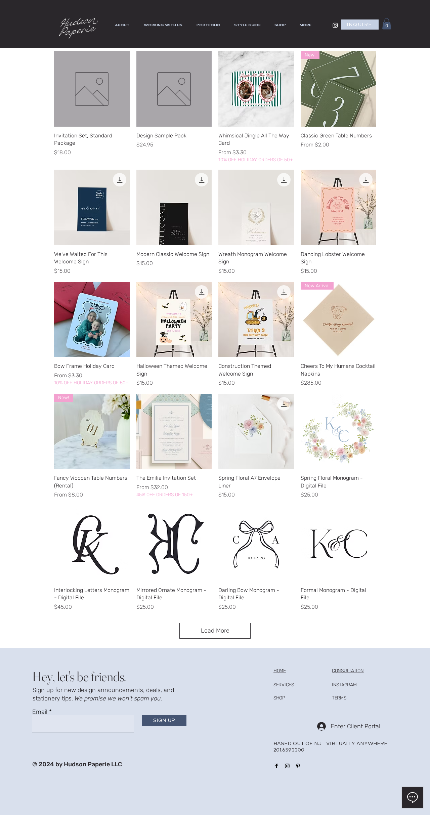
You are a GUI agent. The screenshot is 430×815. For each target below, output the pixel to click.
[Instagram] (335, 25)
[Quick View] (92, 89)
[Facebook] (276, 766)
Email (39, 712)
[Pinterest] (298, 766)
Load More (215, 630)
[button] (307, 25)
